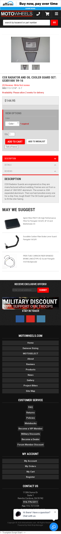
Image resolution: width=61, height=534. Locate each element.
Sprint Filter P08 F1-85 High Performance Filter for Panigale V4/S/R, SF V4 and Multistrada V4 (39, 221)
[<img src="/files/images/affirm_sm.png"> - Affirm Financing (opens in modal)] (30, 5)
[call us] (38, 13)
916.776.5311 (30, 502)
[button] (30, 23)
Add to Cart (15, 141)
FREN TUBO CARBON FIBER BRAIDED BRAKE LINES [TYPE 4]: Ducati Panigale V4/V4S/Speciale (38, 259)
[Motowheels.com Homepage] (17, 13)
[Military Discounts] (30, 303)
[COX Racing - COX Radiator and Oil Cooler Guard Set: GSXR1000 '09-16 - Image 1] (30, 49)
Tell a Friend (11, 147)
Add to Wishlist (36, 141)
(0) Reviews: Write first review (16, 85)
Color (7, 118)
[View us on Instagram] (41, 318)
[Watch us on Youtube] (30, 318)
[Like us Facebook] (20, 318)
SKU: (4, 88)
